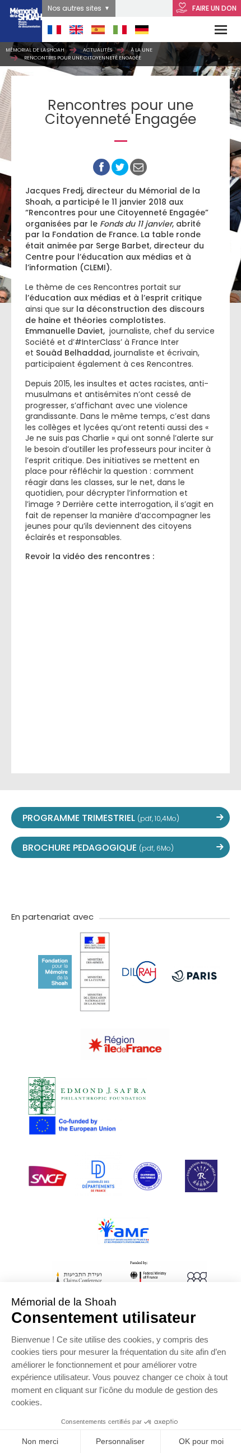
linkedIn (170, 883)
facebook (71, 883)
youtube (96, 883)
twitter (46, 883)
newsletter (194, 883)
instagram (120, 883)
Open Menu (213, 29)
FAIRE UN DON (214, 8)
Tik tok (145, 883)
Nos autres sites (74, 8)
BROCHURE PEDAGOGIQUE (98, 847)
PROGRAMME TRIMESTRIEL (100, 817)
